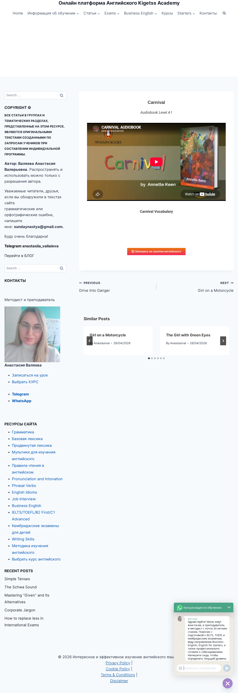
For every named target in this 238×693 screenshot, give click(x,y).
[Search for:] (35, 95)
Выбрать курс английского (36, 559)
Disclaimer (119, 681)
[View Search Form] (224, 13)
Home (18, 13)
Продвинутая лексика (32, 445)
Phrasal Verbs (24, 485)
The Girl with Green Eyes (188, 335)
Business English (26, 505)
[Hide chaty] (228, 683)
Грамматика (23, 432)
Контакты (208, 13)
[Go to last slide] (90, 340)
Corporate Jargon (19, 610)
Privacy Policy (118, 663)
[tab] (149, 358)
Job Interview (24, 499)
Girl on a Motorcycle (216, 287)
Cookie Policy (118, 669)
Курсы (167, 13)
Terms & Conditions (118, 675)
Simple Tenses (17, 579)
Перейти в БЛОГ (19, 255)
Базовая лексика (27, 439)
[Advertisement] (119, 48)
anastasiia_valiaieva (40, 246)
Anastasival (102, 343)
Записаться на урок (30, 375)
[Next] (223, 340)
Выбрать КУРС (25, 382)
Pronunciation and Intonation (37, 479)
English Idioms (24, 492)
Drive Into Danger (94, 287)
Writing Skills (23, 539)
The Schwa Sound (20, 587)
